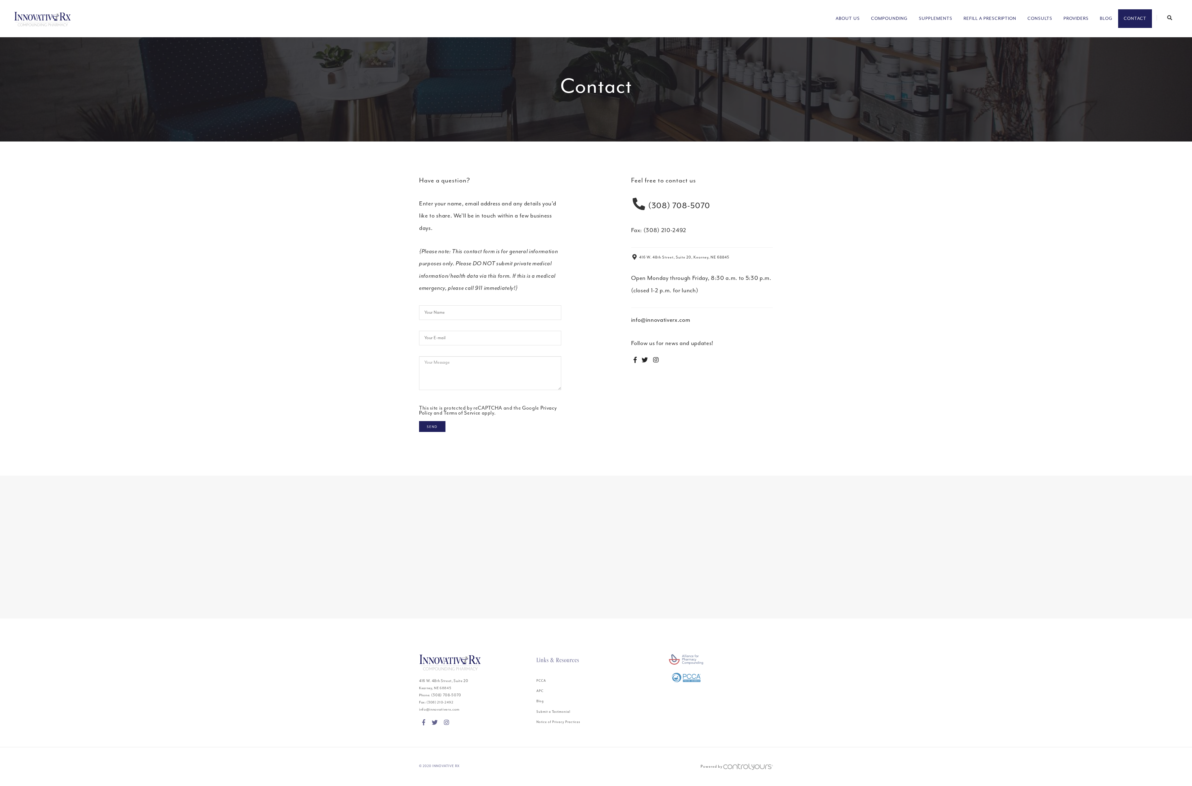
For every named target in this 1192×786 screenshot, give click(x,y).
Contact (1135, 18)
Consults (1039, 18)
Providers (1076, 18)
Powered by (712, 766)
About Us (848, 18)
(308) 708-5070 (679, 205)
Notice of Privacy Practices (558, 722)
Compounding (889, 18)
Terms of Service (462, 413)
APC (540, 691)
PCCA (541, 681)
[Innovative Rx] (42, 18)
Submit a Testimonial (553, 712)
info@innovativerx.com (660, 320)
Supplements (935, 18)
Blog (1106, 18)
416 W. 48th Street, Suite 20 (443, 680)
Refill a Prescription (990, 18)
